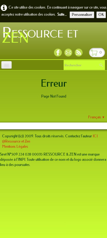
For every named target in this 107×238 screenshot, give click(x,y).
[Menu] (6, 65)
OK (101, 14)
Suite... (62, 14)
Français (96, 117)
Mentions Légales (15, 146)
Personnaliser (82, 14)
